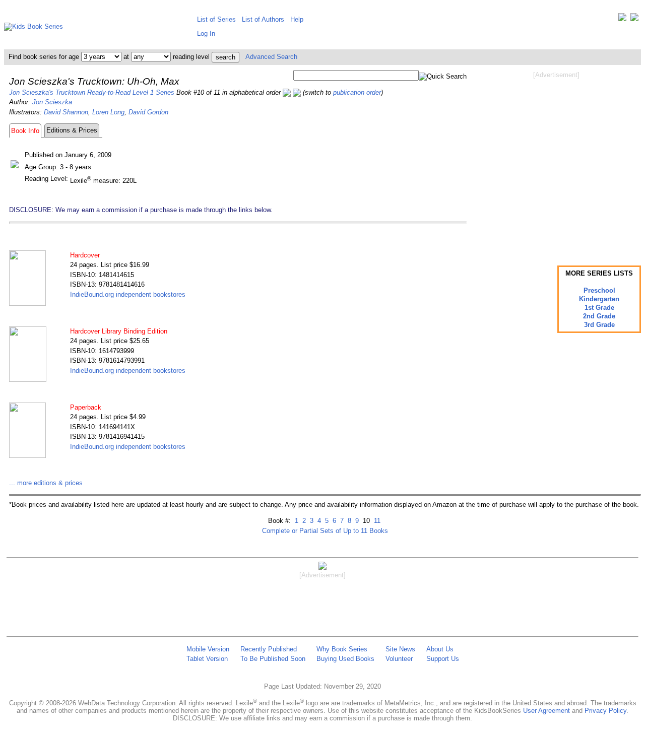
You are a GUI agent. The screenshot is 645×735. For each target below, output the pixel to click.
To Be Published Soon (272, 658)
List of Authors (263, 19)
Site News (400, 649)
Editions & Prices (71, 130)
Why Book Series (341, 649)
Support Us (442, 658)
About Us (440, 649)
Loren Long (108, 112)
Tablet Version (207, 658)
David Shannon (66, 112)
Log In (206, 33)
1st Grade (599, 307)
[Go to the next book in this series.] (297, 92)
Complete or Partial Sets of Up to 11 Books (325, 530)
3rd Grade (599, 324)
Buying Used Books (345, 658)
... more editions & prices (46, 483)
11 (376, 520)
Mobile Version (207, 649)
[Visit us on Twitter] (622, 19)
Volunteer (399, 658)
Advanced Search (271, 56)
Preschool (599, 290)
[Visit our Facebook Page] (634, 19)
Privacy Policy (605, 710)
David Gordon (148, 112)
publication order (357, 92)
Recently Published (268, 649)
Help (296, 19)
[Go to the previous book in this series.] (287, 92)
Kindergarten (599, 299)
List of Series (216, 19)
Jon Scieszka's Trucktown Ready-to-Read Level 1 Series (91, 92)
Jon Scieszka (52, 102)
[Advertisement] (556, 160)
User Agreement (546, 710)
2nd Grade (599, 316)
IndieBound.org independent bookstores (127, 294)
